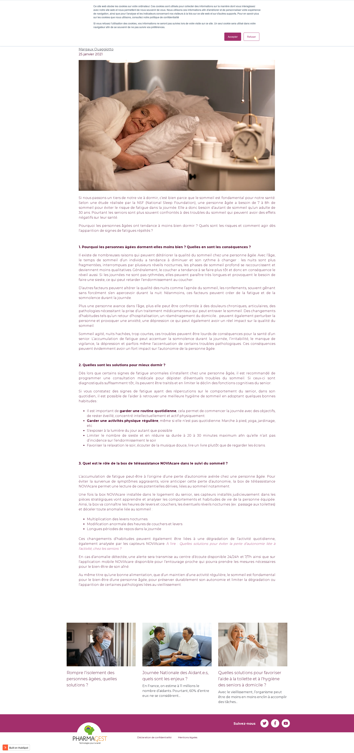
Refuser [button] (251, 36)
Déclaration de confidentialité (154, 737)
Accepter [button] (233, 36)
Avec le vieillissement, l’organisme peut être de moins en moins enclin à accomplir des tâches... (252, 687)
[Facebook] (275, 723)
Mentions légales (187, 737)
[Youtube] (286, 723)
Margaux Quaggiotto (96, 49)
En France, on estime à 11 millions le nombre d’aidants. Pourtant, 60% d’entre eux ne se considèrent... (175, 684)
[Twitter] (264, 723)
